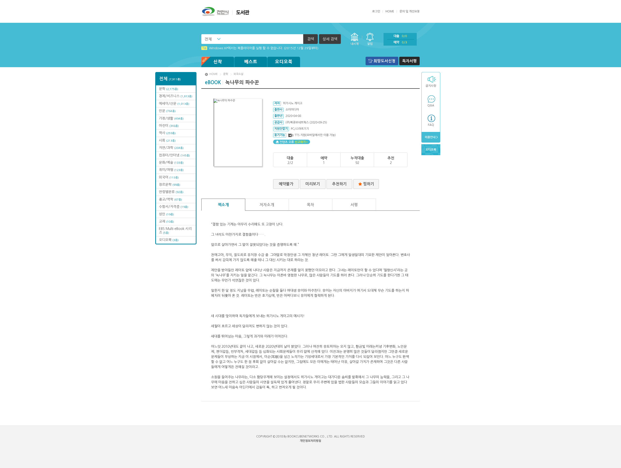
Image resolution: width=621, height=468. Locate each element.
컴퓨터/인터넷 (174, 155)
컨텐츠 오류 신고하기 (291, 142)
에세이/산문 (174, 103)
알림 (370, 43)
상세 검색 (330, 39)
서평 (354, 205)
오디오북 (284, 62)
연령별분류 (171, 192)
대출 (400, 36)
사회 (167, 140)
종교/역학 (170, 199)
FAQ (431, 124)
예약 (400, 42)
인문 (167, 111)
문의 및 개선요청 (410, 11)
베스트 (250, 62)
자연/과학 (171, 147)
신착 (217, 62)
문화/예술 (171, 162)
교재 (166, 221)
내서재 (355, 43)
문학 (168, 88)
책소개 (223, 205)
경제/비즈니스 (175, 96)
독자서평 (409, 61)
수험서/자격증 (173, 206)
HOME (389, 11)
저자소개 (267, 205)
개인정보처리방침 (310, 440)
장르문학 (169, 184)
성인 (166, 214)
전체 (208, 39)
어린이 (169, 125)
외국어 (169, 177)
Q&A (430, 105)
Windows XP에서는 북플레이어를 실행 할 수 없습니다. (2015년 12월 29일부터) (260, 47)
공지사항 (430, 85)
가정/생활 (171, 118)
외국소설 (238, 74)
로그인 (376, 11)
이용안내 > (431, 137)
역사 (167, 133)
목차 (310, 205)
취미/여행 (171, 169)
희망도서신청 (384, 61)
